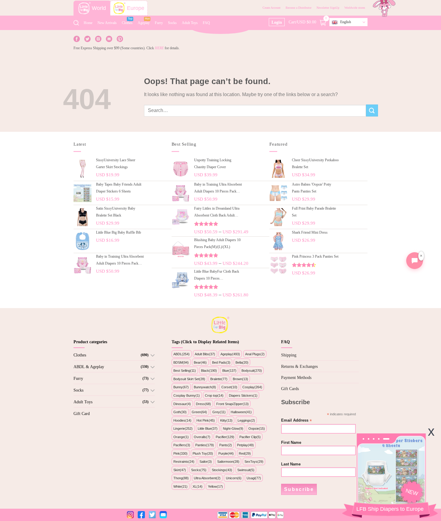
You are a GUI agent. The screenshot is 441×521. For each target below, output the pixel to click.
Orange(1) (181, 437)
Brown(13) (240, 379)
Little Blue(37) (208, 428)
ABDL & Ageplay (89, 367)
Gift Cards (290, 388)
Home (88, 23)
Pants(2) (225, 445)
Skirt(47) (179, 470)
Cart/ (308, 21)
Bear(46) (200, 362)
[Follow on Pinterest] (120, 39)
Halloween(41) (241, 412)
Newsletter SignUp (327, 7)
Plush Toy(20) (203, 453)
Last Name (291, 464)
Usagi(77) (254, 478)
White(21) (180, 486)
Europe (135, 8)
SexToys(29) (253, 461)
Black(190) (209, 370)
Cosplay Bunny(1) (186, 395)
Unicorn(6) (234, 478)
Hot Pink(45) (205, 420)
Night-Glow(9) (233, 428)
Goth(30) (180, 412)
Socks (172, 23)
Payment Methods (296, 377)
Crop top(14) (214, 395)
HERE (159, 48)
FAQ (206, 23)
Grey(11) (219, 412)
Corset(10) (229, 387)
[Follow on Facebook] (77, 39)
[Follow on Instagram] (98, 39)
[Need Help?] (414, 260)
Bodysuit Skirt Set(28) (189, 379)
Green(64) (199, 412)
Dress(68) (203, 404)
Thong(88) (181, 478)
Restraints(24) (183, 461)
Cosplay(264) (252, 387)
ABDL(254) (181, 354)
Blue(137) (229, 370)
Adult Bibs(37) (205, 354)
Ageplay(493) (230, 354)
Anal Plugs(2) (255, 354)
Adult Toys (190, 23)
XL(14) (197, 486)
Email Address (296, 420)
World (99, 8)
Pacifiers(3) (181, 445)
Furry (159, 23)
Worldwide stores (354, 7)
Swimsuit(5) (245, 470)
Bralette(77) (218, 379)
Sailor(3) (206, 461)
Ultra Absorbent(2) (207, 478)
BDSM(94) (181, 362)
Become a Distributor (298, 7)
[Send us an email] (109, 39)
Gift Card (82, 413)
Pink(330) (180, 453)
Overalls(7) (202, 437)
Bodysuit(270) (252, 370)
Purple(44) (226, 453)
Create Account (271, 7)
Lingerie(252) (183, 428)
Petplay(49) (245, 445)
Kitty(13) (226, 420)
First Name (291, 443)
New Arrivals (107, 23)
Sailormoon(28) (228, 461)
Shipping (288, 355)
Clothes (127, 23)
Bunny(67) (181, 387)
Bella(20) (242, 362)
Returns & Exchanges (299, 366)
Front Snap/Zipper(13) (232, 404)
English (345, 22)
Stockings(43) (222, 470)
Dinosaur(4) (182, 404)
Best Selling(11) (184, 370)
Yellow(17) (215, 486)
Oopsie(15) (256, 428)
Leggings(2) (246, 420)
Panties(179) (204, 445)
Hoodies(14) (182, 420)
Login (277, 22)
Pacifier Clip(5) (250, 437)
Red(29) (245, 453)
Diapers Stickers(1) (243, 395)
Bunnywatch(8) (205, 387)
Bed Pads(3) (221, 362)
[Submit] (372, 110)
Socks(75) (198, 470)
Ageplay (144, 23)
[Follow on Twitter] (87, 39)
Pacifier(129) (225, 437)
